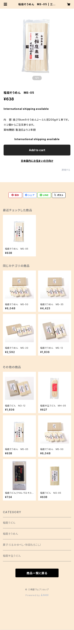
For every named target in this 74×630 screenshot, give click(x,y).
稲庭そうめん (10, 533)
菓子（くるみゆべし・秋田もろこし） (22, 544)
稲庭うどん (9, 522)
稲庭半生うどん (12, 555)
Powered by (33, 595)
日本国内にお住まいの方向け (37, 160)
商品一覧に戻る (37, 573)
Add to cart (37, 150)
